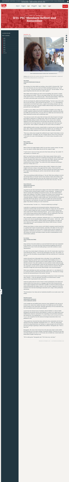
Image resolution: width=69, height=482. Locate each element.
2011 (34, 15)
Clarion (30, 15)
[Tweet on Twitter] (66, 37)
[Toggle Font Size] (1, 293)
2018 (4, 51)
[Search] (61, 6)
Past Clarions (6, 35)
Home (26, 15)
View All (4, 52)
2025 (4, 38)
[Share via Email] (66, 39)
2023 (4, 42)
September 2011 (39, 15)
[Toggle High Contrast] (1, 290)
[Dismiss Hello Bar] (68, 1)
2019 (4, 49)
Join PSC (65, 6)
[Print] (66, 41)
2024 (4, 40)
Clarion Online (6, 33)
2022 (4, 43)
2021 (4, 45)
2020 (4, 47)
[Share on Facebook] (66, 35)
